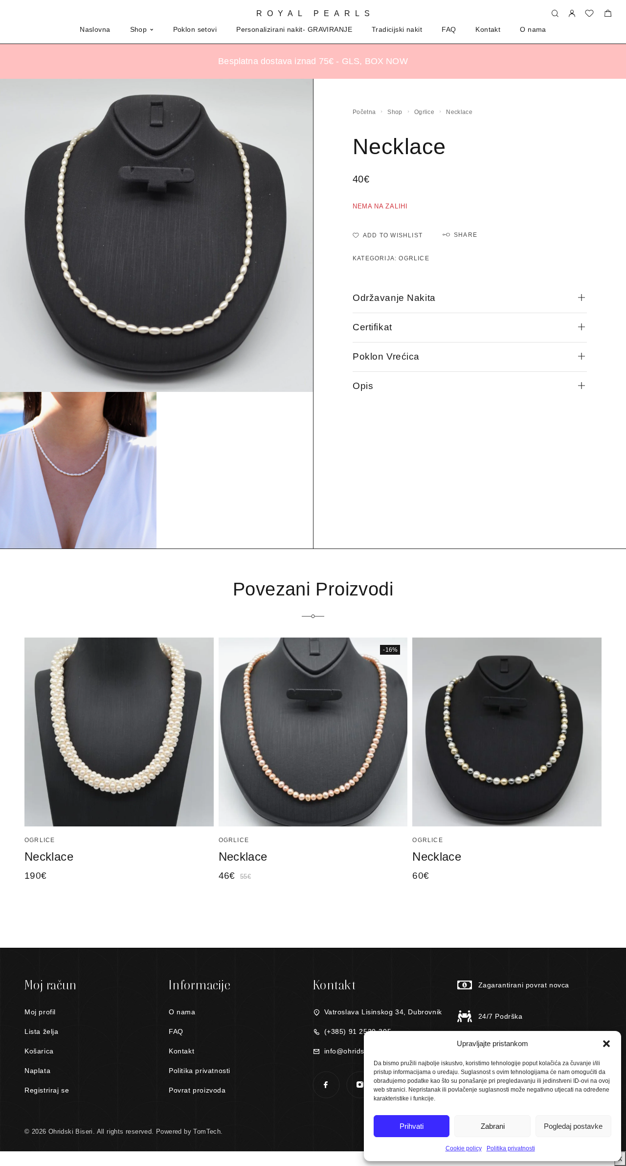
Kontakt (487, 29)
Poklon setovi (195, 29)
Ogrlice (424, 112)
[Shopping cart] (607, 14)
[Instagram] (360, 1084)
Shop (138, 29)
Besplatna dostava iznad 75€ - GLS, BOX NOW (313, 61)
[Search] (554, 14)
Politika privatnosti (511, 1148)
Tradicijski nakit (397, 29)
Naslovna (95, 29)
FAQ (449, 29)
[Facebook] (326, 1084)
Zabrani (493, 1126)
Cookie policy (464, 1148)
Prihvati (412, 1126)
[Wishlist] (589, 14)
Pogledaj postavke (573, 1126)
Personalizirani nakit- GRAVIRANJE (294, 29)
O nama (533, 29)
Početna (364, 112)
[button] (606, 1044)
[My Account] (571, 14)
